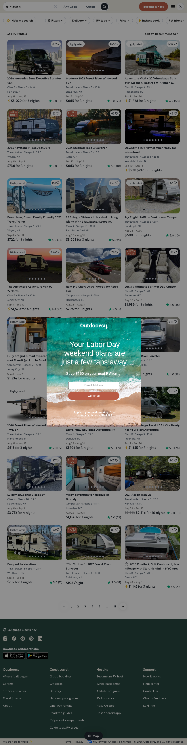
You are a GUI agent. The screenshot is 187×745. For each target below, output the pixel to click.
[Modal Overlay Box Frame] (94, 372)
